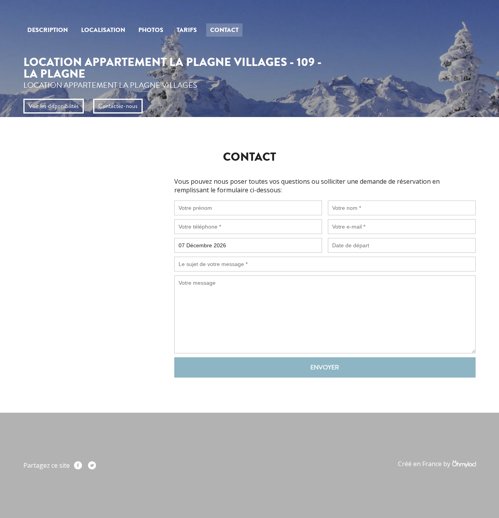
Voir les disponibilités (53, 106)
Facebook (78, 465)
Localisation (103, 30)
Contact (224, 30)
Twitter (92, 465)
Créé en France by (425, 463)
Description (47, 30)
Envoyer (324, 367)
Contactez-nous (118, 106)
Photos (150, 30)
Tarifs (187, 30)
